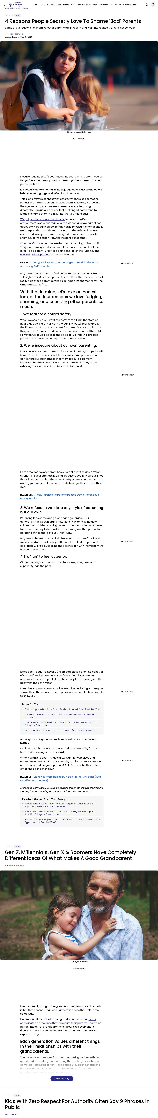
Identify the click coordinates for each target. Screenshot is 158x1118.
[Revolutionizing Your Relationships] (16, 4)
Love (35, 4)
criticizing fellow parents (35, 254)
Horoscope (52, 4)
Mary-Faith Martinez (14, 865)
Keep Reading (62, 1078)
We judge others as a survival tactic (42, 219)
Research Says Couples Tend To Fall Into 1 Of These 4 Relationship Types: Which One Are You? (63, 821)
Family (66, 4)
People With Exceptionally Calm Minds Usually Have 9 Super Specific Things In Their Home (59, 813)
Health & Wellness (100, 4)
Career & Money (117, 4)
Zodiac (42, 4)
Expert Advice (131, 4)
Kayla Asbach (11, 1114)
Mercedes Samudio (14, 34)
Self (60, 4)
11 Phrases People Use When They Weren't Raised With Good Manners (59, 715)
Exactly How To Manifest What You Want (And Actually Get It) (60, 730)
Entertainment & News (80, 4)
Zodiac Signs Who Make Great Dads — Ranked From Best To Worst (63, 709)
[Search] (146, 4)
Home (7, 15)
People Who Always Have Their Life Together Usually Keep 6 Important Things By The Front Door (59, 805)
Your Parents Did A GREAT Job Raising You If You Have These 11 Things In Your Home (60, 724)
